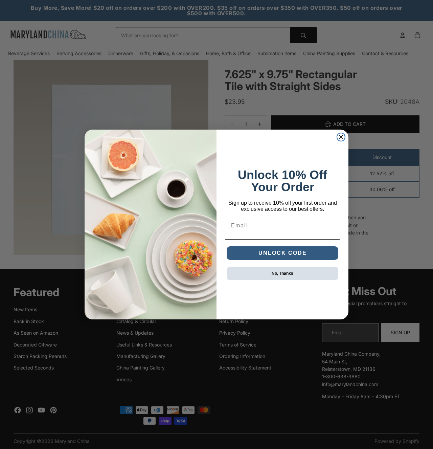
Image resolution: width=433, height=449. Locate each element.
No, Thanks (282, 273)
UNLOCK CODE (282, 253)
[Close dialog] (341, 137)
